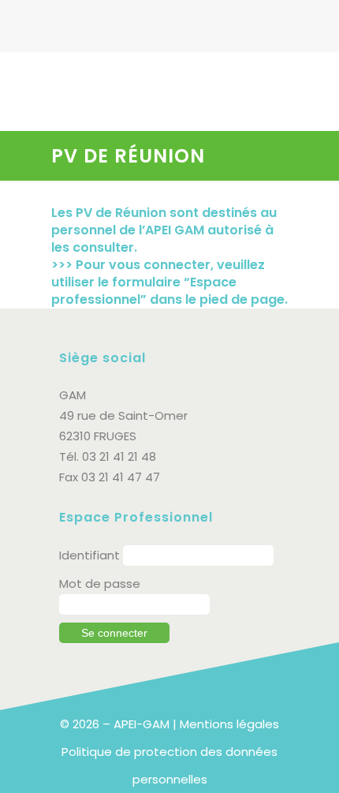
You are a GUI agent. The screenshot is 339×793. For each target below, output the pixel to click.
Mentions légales (229, 724)
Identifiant (89, 555)
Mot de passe (99, 583)
